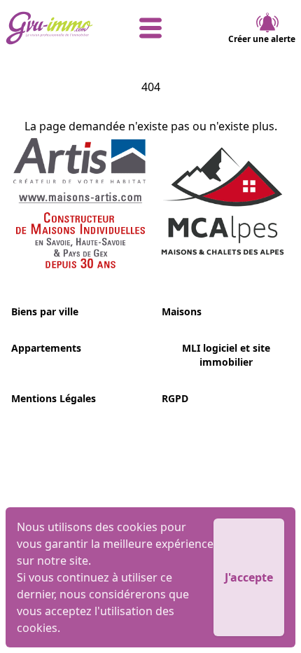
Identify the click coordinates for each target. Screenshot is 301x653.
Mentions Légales (53, 398)
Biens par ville (44, 311)
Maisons (182, 311)
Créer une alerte (261, 39)
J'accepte (249, 577)
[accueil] (54, 28)
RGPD (175, 398)
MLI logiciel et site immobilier (226, 355)
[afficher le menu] (150, 28)
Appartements (46, 348)
